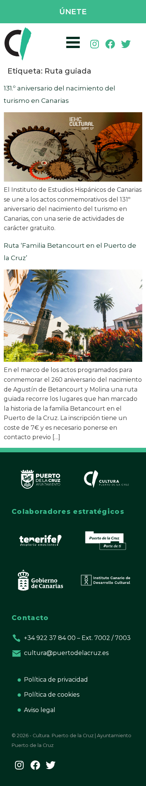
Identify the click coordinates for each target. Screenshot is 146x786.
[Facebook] (110, 44)
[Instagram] (95, 44)
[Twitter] (126, 44)
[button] (73, 12)
